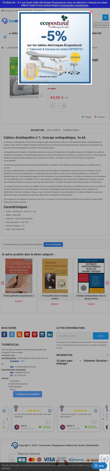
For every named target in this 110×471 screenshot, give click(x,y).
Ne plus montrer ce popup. (36, 81)
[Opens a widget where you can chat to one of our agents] (99, 466)
